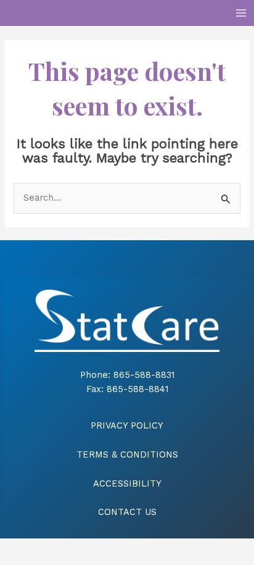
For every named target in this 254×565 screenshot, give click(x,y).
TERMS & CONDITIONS (127, 454)
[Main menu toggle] (241, 13)
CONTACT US (127, 511)
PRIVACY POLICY (127, 425)
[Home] (127, 320)
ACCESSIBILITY (127, 483)
